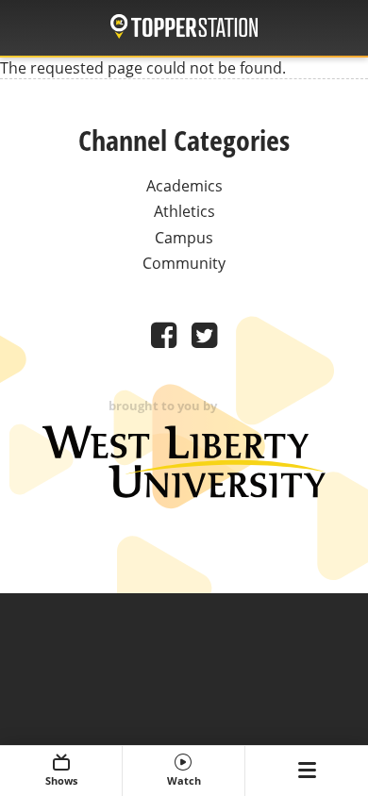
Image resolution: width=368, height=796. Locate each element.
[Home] (184, 29)
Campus (184, 237)
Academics (184, 185)
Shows (61, 781)
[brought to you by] (184, 492)
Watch (184, 781)
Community (184, 263)
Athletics (184, 211)
